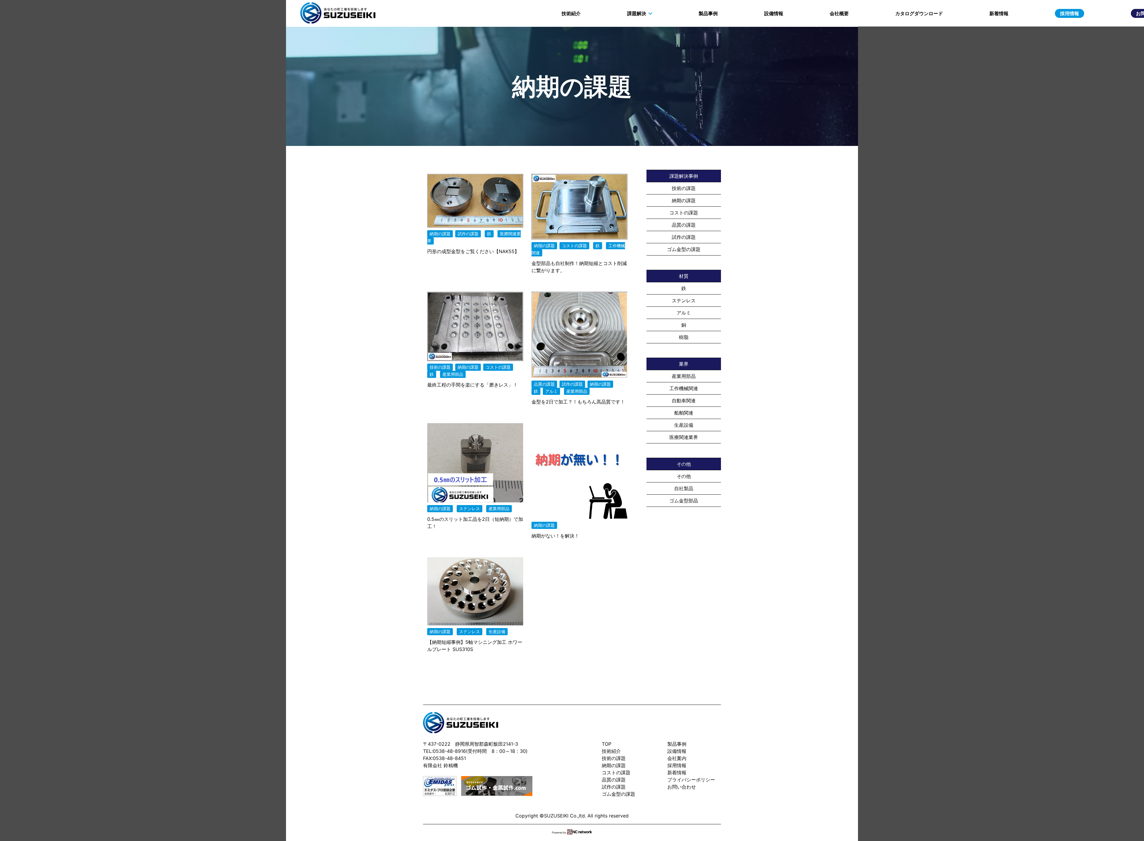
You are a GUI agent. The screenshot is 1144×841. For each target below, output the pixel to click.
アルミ (684, 313)
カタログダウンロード (919, 13)
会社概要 (839, 13)
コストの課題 (683, 213)
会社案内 (676, 758)
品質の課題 (684, 225)
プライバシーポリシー (691, 780)
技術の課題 (684, 188)
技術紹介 (571, 13)
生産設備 (683, 425)
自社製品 (683, 488)
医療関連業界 (683, 437)
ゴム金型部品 (683, 501)
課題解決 (636, 13)
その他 (684, 476)
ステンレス (684, 300)
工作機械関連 (683, 388)
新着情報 (998, 13)
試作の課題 (684, 237)
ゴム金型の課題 (683, 249)
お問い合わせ (681, 787)
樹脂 (683, 337)
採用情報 (1069, 13)
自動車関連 (684, 401)
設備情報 (773, 13)
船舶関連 (683, 413)
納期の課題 (684, 200)
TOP (606, 744)
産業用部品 (684, 376)
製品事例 (708, 13)
